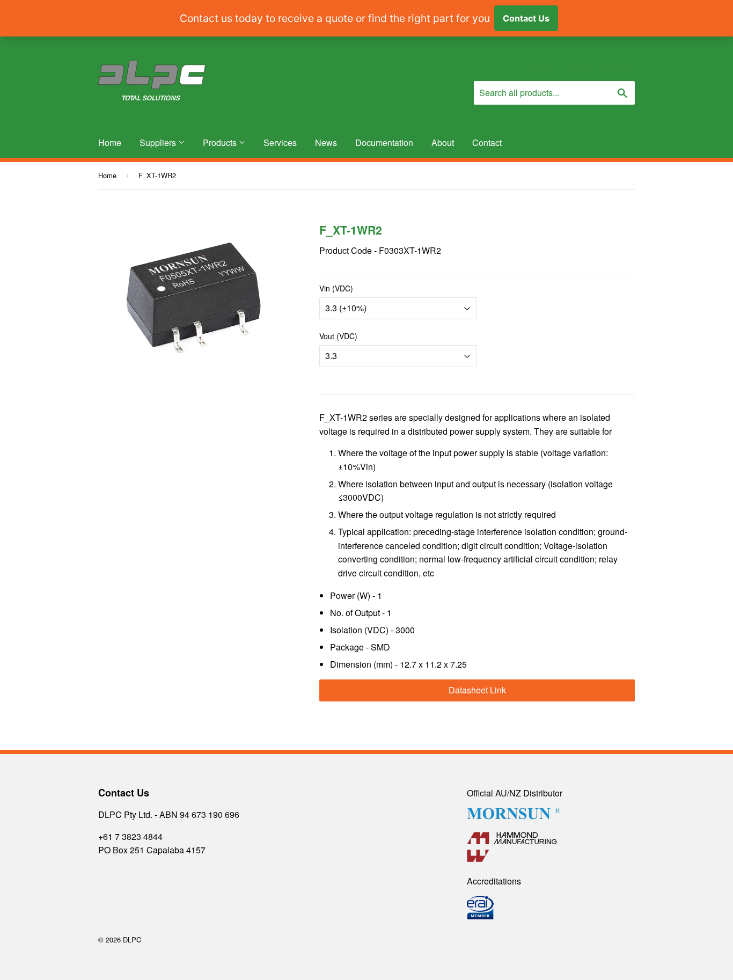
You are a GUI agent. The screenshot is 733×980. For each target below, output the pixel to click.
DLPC (132, 939)
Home (109, 142)
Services (280, 142)
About (442, 142)
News (326, 142)
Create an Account (602, 67)
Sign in (540, 67)
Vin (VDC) (336, 288)
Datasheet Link (477, 690)
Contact (487, 142)
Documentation (384, 142)
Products (221, 142)
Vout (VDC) (338, 336)
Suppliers (159, 142)
